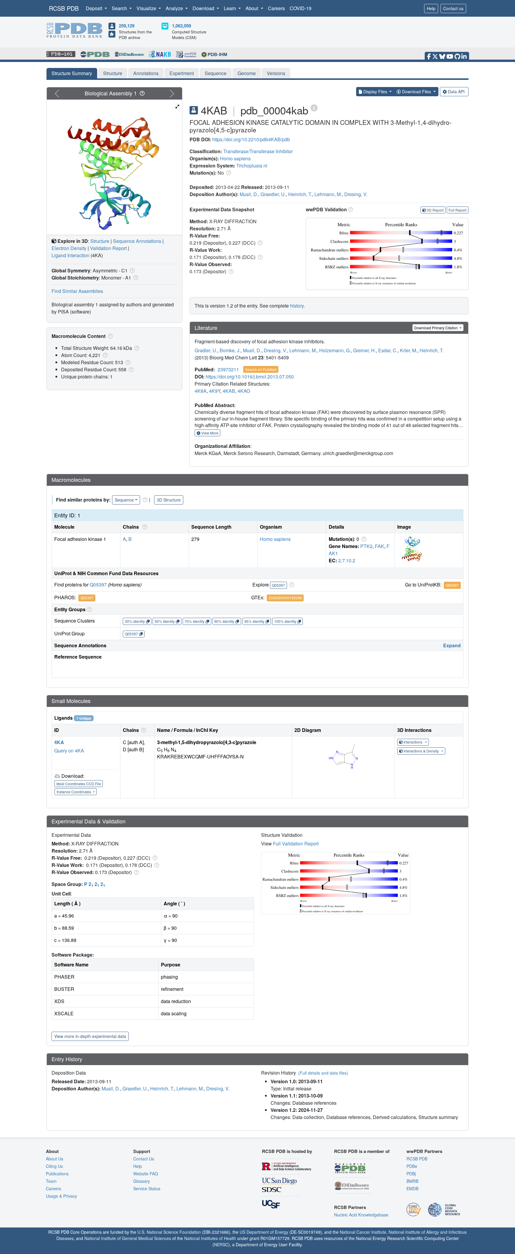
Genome (247, 73)
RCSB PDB (64, 8)
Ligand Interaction (70, 255)
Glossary (141, 1181)
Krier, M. (408, 350)
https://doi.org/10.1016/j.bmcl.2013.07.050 (250, 376)
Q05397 (98, 584)
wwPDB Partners (424, 1151)
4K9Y (214, 390)
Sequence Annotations (137, 241)
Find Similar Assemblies (77, 291)
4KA (59, 742)
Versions (276, 73)
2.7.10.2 (346, 560)
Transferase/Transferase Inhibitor (258, 151)
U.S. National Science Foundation (169, 1232)
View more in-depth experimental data (90, 1036)
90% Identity (224, 621)
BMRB (412, 1181)
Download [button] (204, 8)
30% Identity (135, 621)
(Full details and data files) (323, 1073)
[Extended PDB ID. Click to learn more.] (314, 107)
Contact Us (143, 1159)
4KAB (229, 390)
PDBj (411, 1174)
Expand (452, 645)
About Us (54, 1159)
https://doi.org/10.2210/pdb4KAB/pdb (251, 139)
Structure (112, 73)
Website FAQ (145, 1174)
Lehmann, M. (328, 194)
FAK (379, 546)
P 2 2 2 (94, 884)
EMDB (412, 1188)
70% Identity (194, 621)
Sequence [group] (124, 500)
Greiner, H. (364, 350)
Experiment (182, 73)
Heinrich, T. (300, 194)
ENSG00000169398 (285, 597)
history (297, 305)
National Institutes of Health (210, 1238)
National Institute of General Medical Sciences (127, 1238)
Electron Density (69, 248)
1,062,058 (181, 25)
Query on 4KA (69, 750)
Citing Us (54, 1166)
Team (51, 1181)
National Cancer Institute (363, 1232)
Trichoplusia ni (251, 165)
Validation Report (108, 248)
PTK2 (366, 546)
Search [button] (120, 8)
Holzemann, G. (335, 350)
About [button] (252, 8)
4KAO (244, 390)
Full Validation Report (296, 843)
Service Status (146, 1188)
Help (431, 8)
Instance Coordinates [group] (74, 791)
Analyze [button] (175, 8)
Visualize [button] (146, 8)
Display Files (375, 91)
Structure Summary (72, 73)
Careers (276, 8)
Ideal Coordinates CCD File (78, 783)
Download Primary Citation (436, 327)
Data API (456, 91)
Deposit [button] (94, 8)
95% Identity (254, 621)
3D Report (435, 209)
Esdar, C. (388, 350)
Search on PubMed (261, 369)
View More (209, 432)
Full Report (457, 209)
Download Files (416, 91)
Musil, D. (249, 194)
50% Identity (165, 621)
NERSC (221, 1244)
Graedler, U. (273, 194)
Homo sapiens (235, 158)
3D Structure (169, 500)
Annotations (146, 73)
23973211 (228, 369)
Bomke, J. (230, 350)
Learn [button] (230, 8)
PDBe (412, 1166)
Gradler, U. (206, 350)
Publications (57, 1174)
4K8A (201, 390)
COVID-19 (300, 8)
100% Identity (285, 621)
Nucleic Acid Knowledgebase (361, 1215)
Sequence (216, 73)
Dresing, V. (355, 194)
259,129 (126, 25)
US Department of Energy (264, 1232)
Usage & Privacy (61, 1196)
